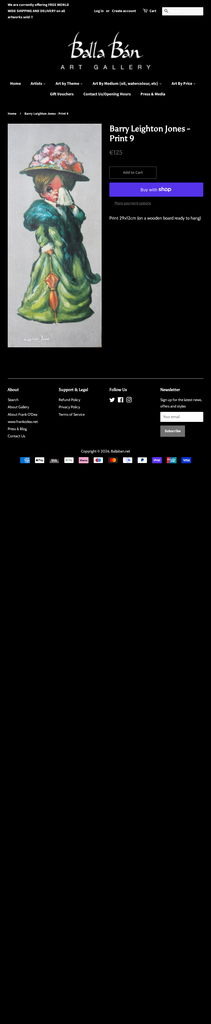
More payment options (133, 203)
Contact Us (16, 436)
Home (15, 83)
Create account (124, 11)
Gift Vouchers (62, 94)
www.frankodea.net (23, 421)
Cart (153, 11)
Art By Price (182, 83)
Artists (37, 83)
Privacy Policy (69, 407)
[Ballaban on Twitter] (112, 400)
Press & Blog (17, 429)
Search (13, 399)
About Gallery (18, 407)
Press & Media (152, 94)
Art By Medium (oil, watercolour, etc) (126, 83)
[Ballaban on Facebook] (121, 400)
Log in (99, 11)
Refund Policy (69, 399)
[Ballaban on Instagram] (129, 400)
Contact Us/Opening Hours (107, 94)
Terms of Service (72, 414)
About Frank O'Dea (22, 414)
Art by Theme (68, 83)
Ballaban (117, 451)
